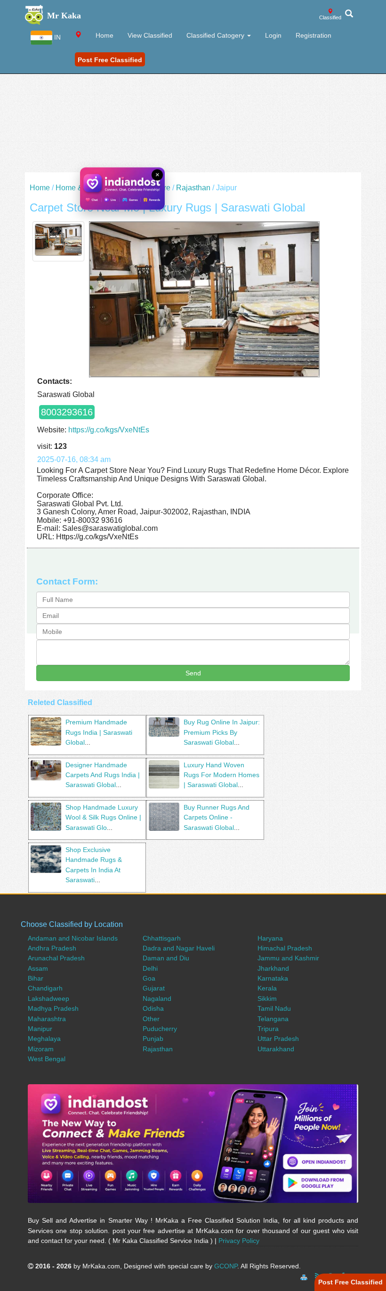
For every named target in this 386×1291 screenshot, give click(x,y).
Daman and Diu (166, 958)
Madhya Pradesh (53, 1008)
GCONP (225, 1266)
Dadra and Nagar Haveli (179, 948)
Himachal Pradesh (284, 948)
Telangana (273, 1019)
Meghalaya (44, 1038)
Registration (313, 35)
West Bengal (46, 1059)
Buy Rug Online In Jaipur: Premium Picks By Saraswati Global (222, 732)
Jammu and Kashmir (288, 958)
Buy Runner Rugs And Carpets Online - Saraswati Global (216, 817)
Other (151, 1019)
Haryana (270, 938)
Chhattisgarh (162, 938)
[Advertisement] (193, 106)
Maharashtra (47, 1019)
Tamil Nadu (274, 1008)
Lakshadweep (48, 998)
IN (56, 37)
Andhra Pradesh (52, 948)
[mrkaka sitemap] (304, 1276)
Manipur (40, 1028)
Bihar (35, 978)
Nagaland (157, 998)
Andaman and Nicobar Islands (73, 938)
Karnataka (272, 978)
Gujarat (154, 988)
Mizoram (41, 1049)
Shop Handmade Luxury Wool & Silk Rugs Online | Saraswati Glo (103, 817)
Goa (149, 978)
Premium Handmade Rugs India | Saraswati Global (98, 732)
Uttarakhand (275, 1049)
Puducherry (160, 1028)
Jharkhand (273, 968)
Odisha (153, 1008)
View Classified (150, 35)
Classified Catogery (216, 35)
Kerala (267, 988)
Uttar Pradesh (278, 1038)
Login (273, 35)
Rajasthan (193, 188)
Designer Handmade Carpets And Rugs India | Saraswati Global (102, 775)
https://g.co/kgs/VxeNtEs (108, 430)
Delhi (150, 968)
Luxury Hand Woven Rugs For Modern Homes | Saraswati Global (221, 775)
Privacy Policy (238, 1240)
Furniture (155, 188)
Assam (38, 968)
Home (104, 35)
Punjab (153, 1038)
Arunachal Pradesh (56, 958)
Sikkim (267, 998)
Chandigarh (45, 988)
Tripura (268, 1028)
